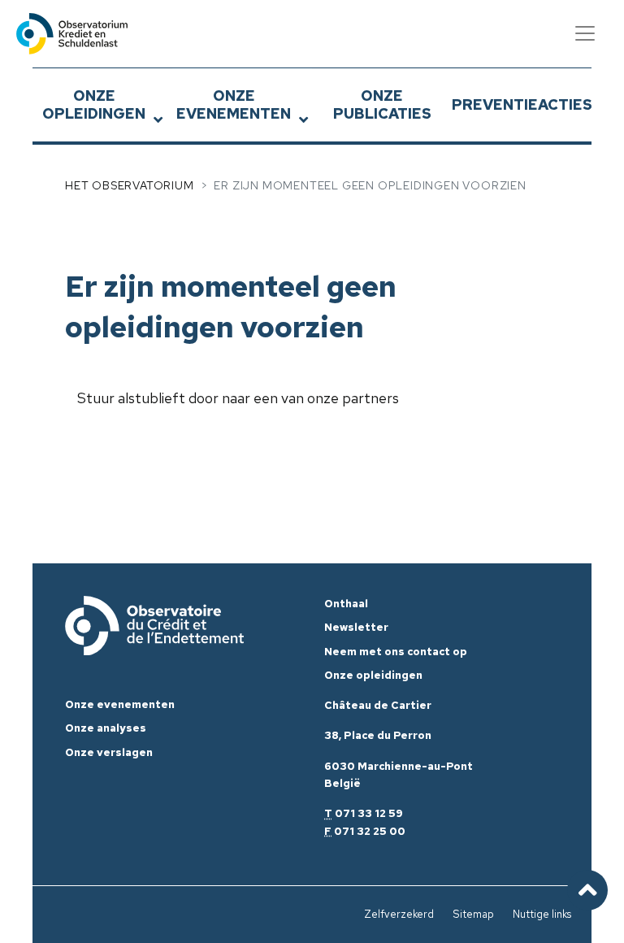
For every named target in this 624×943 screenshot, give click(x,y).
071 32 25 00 (369, 831)
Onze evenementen (233, 104)
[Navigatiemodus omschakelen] (585, 33)
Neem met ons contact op (395, 651)
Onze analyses (105, 728)
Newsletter (356, 627)
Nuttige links (542, 914)
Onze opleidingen (93, 104)
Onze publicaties (382, 104)
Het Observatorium (129, 185)
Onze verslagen (109, 752)
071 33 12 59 (369, 813)
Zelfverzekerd (399, 914)
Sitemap (473, 914)
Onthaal (346, 604)
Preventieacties (522, 104)
